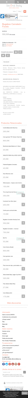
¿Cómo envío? (5, 350)
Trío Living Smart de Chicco (10, 192)
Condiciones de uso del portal (9, 317)
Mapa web (4, 324)
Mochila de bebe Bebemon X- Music (12, 146)
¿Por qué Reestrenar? (7, 352)
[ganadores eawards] (9, 16)
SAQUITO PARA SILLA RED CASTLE (12, 155)
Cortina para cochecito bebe (10, 210)
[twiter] (6, 364)
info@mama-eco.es (12, 74)
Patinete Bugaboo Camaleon (10, 164)
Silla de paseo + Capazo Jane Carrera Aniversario (13, 183)
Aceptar (25, 393)
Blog (19, 11)
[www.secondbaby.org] (14, 6)
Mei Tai (5, 238)
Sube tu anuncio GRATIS (8, 314)
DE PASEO (9, 46)
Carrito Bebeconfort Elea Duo (10, 128)
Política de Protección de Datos (17, 376)
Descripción (6, 62)
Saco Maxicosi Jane (8, 173)
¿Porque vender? (6, 319)
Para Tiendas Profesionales (9, 340)
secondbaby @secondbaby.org (13, 359)
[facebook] (3, 364)
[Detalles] (23, 131)
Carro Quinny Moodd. (8, 247)
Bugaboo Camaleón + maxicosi (10, 228)
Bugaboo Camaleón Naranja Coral (11, 219)
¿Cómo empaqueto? (7, 348)
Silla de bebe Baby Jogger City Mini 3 (12, 274)
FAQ (3, 321)
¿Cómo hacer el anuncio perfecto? (10, 345)
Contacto (4, 333)
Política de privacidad (7, 338)
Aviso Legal (5, 336)
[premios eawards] (14, 390)
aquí (15, 396)
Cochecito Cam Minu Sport (9, 201)
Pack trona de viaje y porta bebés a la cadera (13, 265)
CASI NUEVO (9, 44)
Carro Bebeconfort (7, 293)
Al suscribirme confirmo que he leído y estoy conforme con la (13, 375)
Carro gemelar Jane (8, 256)
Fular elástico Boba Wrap (9, 283)
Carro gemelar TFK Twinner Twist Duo (12, 137)
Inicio (14, 11)
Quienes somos (6, 331)
